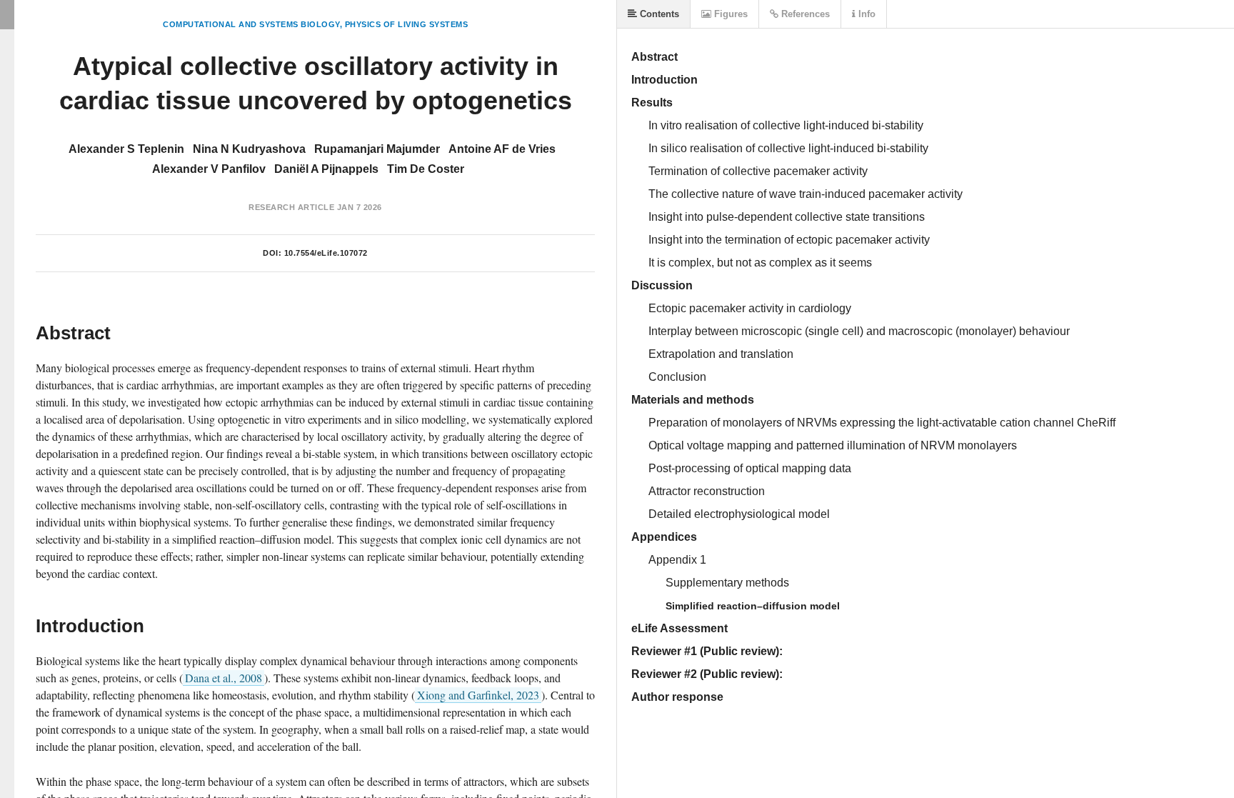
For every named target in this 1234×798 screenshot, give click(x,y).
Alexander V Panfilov (209, 169)
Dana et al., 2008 (223, 677)
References (804, 14)
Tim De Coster (425, 169)
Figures (729, 14)
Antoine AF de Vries (502, 149)
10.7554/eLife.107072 (326, 253)
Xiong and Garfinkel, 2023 (478, 694)
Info (866, 14)
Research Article (291, 207)
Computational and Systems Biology (251, 24)
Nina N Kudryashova (249, 149)
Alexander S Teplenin (126, 149)
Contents (658, 14)
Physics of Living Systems (406, 24)
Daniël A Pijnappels (326, 169)
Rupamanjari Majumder (377, 149)
